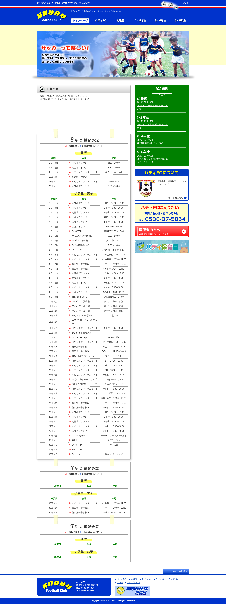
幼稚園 (120, 20)
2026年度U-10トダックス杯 (150, 143)
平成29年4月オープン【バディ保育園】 (162, 246)
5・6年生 (180, 20)
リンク (120, 582)
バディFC (100, 20)
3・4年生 (160, 20)
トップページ (80, 20)
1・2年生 (140, 20)
